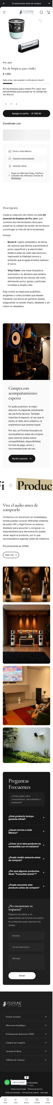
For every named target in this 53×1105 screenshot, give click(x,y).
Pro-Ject (7, 62)
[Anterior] (4, 3)
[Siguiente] (49, 3)
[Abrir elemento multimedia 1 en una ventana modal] (40, 20)
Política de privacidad (17, 1096)
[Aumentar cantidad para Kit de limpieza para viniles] (16, 104)
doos (30, 1092)
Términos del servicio (33, 1096)
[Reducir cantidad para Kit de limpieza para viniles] (6, 104)
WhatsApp (16, 178)
